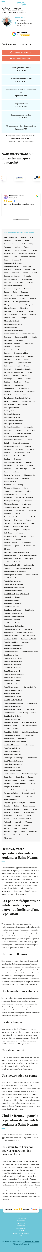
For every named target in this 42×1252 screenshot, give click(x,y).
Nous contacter (21, 1226)
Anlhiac (27, 241)
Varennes (7, 825)
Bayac (6, 260)
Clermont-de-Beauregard (13, 324)
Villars (6, 835)
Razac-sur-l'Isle (29, 546)
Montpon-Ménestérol (11, 507)
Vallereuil (7, 822)
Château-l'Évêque (10, 314)
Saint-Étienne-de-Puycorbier (14, 587)
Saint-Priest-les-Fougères (12, 735)
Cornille (34, 337)
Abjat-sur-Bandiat (10, 237)
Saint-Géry (28, 629)
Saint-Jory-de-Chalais (28, 639)
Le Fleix (7, 452)
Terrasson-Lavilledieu (11, 809)
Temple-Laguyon (29, 806)
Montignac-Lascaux (11, 504)
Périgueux (26, 530)
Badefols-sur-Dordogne (27, 253)
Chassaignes (31, 311)
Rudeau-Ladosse (10, 555)
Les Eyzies (29, 462)
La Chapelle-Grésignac (12, 417)
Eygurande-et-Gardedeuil (23, 369)
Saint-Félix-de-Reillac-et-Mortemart (16, 594)
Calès (15, 292)
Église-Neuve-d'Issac (24, 363)
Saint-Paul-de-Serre (11, 722)
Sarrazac (33, 783)
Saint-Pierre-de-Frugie (30, 732)
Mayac (26, 488)
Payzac (6, 530)
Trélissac (19, 815)
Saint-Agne (29, 558)
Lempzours (18, 459)
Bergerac (18, 269)
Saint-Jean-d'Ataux (11, 636)
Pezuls (23, 536)
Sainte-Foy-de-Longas (30, 774)
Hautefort (7, 395)
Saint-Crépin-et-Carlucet (12, 581)
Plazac (32, 536)
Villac (23, 831)
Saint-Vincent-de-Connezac (13, 761)
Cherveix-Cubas (9, 318)
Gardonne (17, 382)
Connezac (7, 337)
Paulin (32, 523)
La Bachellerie (9, 404)
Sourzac (32, 803)
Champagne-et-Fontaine (12, 305)
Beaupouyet (16, 260)
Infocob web (24, 1244)
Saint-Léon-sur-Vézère (30, 652)
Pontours (7, 539)
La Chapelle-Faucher (11, 411)
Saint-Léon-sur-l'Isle (11, 652)
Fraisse (28, 379)
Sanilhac (32, 780)
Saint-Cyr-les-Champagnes (13, 584)
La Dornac (8, 430)
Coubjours (8, 340)
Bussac (6, 292)
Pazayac (16, 530)
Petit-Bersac (8, 533)
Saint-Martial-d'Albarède (13, 661)
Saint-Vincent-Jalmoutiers (13, 764)
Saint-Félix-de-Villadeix (12, 597)
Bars (15, 257)
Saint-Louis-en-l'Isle (11, 655)
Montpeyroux (26, 504)
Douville (7, 359)
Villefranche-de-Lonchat (21, 835)
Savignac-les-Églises (11, 793)
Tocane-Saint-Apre (29, 812)
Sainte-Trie (20, 777)
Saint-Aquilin (29, 565)
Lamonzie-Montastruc (21, 443)
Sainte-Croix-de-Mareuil (12, 770)
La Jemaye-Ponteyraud (22, 433)
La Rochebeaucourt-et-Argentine (15, 436)
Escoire (26, 366)
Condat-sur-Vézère (28, 334)
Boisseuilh (15, 273)
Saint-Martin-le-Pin (29, 687)
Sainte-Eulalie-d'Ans (11, 774)
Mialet (29, 491)
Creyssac (26, 350)
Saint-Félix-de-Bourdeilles (13, 591)
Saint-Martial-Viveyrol (12, 671)
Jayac (6, 401)
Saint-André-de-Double (12, 565)
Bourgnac (7, 282)
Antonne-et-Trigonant (29, 244)
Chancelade (24, 308)
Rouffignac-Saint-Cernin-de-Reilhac (16, 552)
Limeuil (30, 465)
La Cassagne (22, 404)
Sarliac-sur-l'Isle (19, 783)
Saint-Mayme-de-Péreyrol (13, 690)
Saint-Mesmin (32, 703)
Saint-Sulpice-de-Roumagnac (14, 758)
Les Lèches (19, 465)
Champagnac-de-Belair (21, 302)
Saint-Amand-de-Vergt (12, 562)
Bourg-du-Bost (27, 279)
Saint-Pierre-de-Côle (11, 732)
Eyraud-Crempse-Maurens (13, 372)
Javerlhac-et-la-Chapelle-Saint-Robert (17, 398)
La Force (7, 433)
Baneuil (6, 257)
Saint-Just (25, 642)
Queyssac (7, 546)
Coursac (7, 347)
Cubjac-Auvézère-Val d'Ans (14, 356)
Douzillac (17, 359)
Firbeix (15, 375)
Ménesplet (7, 491)
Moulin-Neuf (20, 510)
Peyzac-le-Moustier (10, 536)
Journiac (15, 401)
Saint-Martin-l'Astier (11, 687)
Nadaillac (7, 514)
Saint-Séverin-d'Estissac (12, 751)
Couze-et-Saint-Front (11, 350)
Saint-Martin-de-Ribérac (12, 681)
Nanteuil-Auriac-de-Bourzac (14, 517)
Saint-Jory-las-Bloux (11, 642)
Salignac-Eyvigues (10, 780)
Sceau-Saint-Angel (28, 793)
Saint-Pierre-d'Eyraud (29, 725)
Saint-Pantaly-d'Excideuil (27, 713)
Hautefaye (30, 391)
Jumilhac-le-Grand (28, 401)
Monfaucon (8, 497)
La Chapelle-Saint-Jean (12, 427)
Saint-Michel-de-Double (12, 706)
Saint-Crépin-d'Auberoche (13, 578)
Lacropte (29, 440)
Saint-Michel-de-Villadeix (13, 709)
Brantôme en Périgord (12, 289)
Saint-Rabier (29, 735)
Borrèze (25, 273)
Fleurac (24, 375)
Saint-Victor (32, 758)
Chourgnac (23, 318)
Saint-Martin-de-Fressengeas (14, 674)
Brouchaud (28, 289)
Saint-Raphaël (9, 738)
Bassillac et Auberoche (28, 257)
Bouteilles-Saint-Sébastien (13, 285)
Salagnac (31, 777)
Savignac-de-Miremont (12, 787)
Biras (6, 273)
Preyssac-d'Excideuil (11, 542)
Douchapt (31, 356)
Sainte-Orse (8, 777)
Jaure (24, 395)
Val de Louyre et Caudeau (22, 819)
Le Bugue (30, 449)
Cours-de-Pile (28, 343)
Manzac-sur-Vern (30, 475)
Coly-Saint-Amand (10, 327)
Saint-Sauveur (29, 745)
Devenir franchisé (21, 1218)
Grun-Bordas (18, 391)
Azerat (35, 250)
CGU (21, 1216)
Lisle (33, 469)
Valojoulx (18, 822)
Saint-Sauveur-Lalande (12, 748)
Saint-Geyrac (8, 632)
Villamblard (33, 831)
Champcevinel (30, 305)
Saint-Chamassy (32, 575)
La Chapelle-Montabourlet (13, 420)
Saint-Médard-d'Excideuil (13, 700)
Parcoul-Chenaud (20, 523)
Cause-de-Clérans (10, 298)
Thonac (16, 812)
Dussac (26, 359)
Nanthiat (7, 520)
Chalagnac (32, 298)
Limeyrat (7, 469)
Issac (16, 395)
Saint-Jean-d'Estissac (29, 636)
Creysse (6, 353)
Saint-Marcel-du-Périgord (13, 658)
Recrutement (21, 1223)
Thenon (34, 809)
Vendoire (27, 825)
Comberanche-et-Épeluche (13, 330)
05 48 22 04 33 (22, 25)
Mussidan (32, 510)
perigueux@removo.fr (24, 23)
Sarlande (7, 783)
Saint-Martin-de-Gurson (12, 677)
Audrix (26, 247)
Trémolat (29, 815)
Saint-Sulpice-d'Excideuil (12, 754)
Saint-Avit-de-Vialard (23, 568)
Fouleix (19, 379)
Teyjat (25, 809)
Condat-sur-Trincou (11, 334)
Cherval (33, 314)
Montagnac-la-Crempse (12, 501)
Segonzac (7, 796)
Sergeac (17, 796)
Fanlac (6, 375)
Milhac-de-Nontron (10, 494)
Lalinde (6, 443)
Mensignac (19, 491)
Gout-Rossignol (19, 385)
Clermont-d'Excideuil (11, 321)
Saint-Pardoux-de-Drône (12, 716)
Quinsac (17, 546)
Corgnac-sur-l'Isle (21, 337)
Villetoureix (8, 838)
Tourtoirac (8, 815)
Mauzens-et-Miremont (11, 488)
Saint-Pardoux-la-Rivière (12, 719)
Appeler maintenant (22, 52)
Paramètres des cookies (31, 1242)
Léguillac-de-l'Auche (21, 456)
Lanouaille (28, 446)
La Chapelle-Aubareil (11, 408)
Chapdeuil (19, 311)
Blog (21, 1235)
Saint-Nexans (30, 709)
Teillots (16, 806)
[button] (21, 34)
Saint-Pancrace (9, 713)
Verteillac (24, 828)
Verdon (6, 828)
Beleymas (7, 269)
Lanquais (7, 449)
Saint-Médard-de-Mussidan (13, 703)
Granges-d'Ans (24, 388)
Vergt (15, 828)
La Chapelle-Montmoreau (13, 424)
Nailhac (17, 514)
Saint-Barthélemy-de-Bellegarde (15, 571)
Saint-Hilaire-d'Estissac (25, 632)
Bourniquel (19, 282)
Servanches (28, 796)
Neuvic (28, 520)
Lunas (6, 472)
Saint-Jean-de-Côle (10, 639)
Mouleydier (8, 510)
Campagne (24, 292)
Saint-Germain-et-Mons (12, 629)
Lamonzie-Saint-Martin (12, 446)
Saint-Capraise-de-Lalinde (13, 575)
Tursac (6, 819)
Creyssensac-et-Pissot (21, 353)
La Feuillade (31, 430)
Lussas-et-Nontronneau (12, 475)
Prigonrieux (26, 542)
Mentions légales (21, 1228)
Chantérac (7, 311)
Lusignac (16, 472)
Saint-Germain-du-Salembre (14, 626)
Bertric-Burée (30, 269)
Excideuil (7, 369)
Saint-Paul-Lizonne (10, 725)
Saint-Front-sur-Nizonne (12, 610)
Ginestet (7, 385)
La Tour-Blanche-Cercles (13, 440)
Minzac (24, 494)
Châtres (23, 314)
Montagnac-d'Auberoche (24, 497)
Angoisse (18, 241)
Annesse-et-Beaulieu (11, 244)
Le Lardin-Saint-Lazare (22, 452)
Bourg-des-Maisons (10, 279)
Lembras (7, 459)
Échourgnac (8, 363)
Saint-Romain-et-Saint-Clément (15, 742)
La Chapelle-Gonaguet (12, 414)
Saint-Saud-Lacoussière (12, 745)
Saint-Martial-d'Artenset (12, 664)
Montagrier (28, 501)
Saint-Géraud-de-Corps (12, 620)
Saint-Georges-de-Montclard (14, 616)
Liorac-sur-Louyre (21, 469)
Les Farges (8, 465)
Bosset (34, 273)
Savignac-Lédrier (29, 790)
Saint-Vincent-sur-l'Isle (12, 767)
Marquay (25, 478)
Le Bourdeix (19, 449)
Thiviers (7, 812)
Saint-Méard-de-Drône (12, 693)
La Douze (19, 430)
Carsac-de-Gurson (23, 295)
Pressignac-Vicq (19, 539)
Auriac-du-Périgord (22, 250)
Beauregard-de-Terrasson (13, 263)
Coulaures (19, 340)
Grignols (7, 391)
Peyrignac (20, 533)
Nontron (7, 523)
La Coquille (28, 427)
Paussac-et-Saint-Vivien (21, 526)
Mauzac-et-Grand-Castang (13, 485)
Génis (27, 382)
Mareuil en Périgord (11, 478)
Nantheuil (31, 517)
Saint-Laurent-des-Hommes (13, 645)
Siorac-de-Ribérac (10, 799)
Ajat (31, 237)
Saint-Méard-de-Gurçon (12, 697)
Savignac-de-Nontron (11, 790)
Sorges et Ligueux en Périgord (14, 803)
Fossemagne (8, 379)
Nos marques (21, 1221)
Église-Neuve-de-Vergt (12, 366)
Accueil (4, 12)
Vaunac (17, 825)
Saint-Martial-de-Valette (12, 668)
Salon (23, 780)
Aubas (17, 247)
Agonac (23, 237)
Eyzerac (30, 372)
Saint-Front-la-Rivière (11, 607)
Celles (22, 298)
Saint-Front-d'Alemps (11, 600)
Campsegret (8, 295)
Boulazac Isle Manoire (11, 276)
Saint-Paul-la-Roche (29, 722)
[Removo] (21, 4)
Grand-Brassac (9, 388)
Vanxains (28, 822)
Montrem (26, 507)
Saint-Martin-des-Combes (13, 684)
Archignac (7, 247)
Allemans (7, 241)
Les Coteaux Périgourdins (13, 462)
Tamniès (7, 806)
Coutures (17, 347)
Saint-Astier (8, 568)
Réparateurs (12, 12)
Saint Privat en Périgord (12, 558)
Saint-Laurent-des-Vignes (13, 648)
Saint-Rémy (22, 738)
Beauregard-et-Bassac (11, 266)
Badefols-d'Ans (9, 253)
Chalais (6, 302)
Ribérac (7, 549)
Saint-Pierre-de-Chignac (12, 729)
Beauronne (27, 266)
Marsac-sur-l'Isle (10, 481)
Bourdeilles (27, 276)
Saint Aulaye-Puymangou (28, 555)
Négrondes (18, 520)
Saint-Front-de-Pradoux (12, 603)
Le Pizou (7, 456)
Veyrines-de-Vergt (10, 831)
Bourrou (30, 282)
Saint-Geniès (29, 610)
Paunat (6, 526)
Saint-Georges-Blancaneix (13, 613)
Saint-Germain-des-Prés (12, 623)
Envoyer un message (22, 58)
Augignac (7, 250)
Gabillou (7, 382)
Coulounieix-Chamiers (12, 343)
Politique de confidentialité (21, 1233)
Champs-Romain (10, 308)
